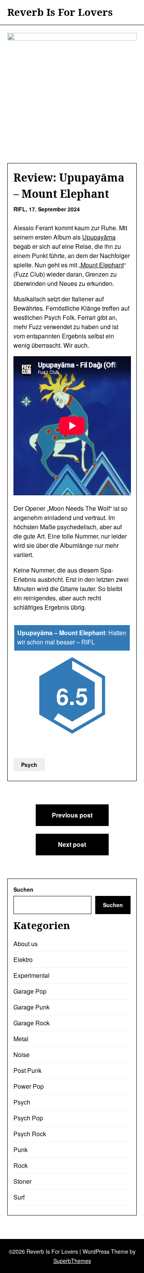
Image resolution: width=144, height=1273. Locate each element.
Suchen (23, 889)
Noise (21, 1054)
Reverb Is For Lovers (60, 12)
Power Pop (28, 1086)
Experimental (31, 975)
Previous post (72, 815)
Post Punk (27, 1070)
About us (25, 943)
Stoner (22, 1181)
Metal (20, 1038)
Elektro (23, 959)
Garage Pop (29, 991)
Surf (19, 1197)
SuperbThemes (72, 1261)
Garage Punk (31, 1007)
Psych (29, 764)
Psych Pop (28, 1117)
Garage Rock (31, 1022)
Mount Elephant (102, 264)
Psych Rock (29, 1133)
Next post (72, 844)
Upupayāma (99, 237)
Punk (20, 1149)
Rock (20, 1165)
